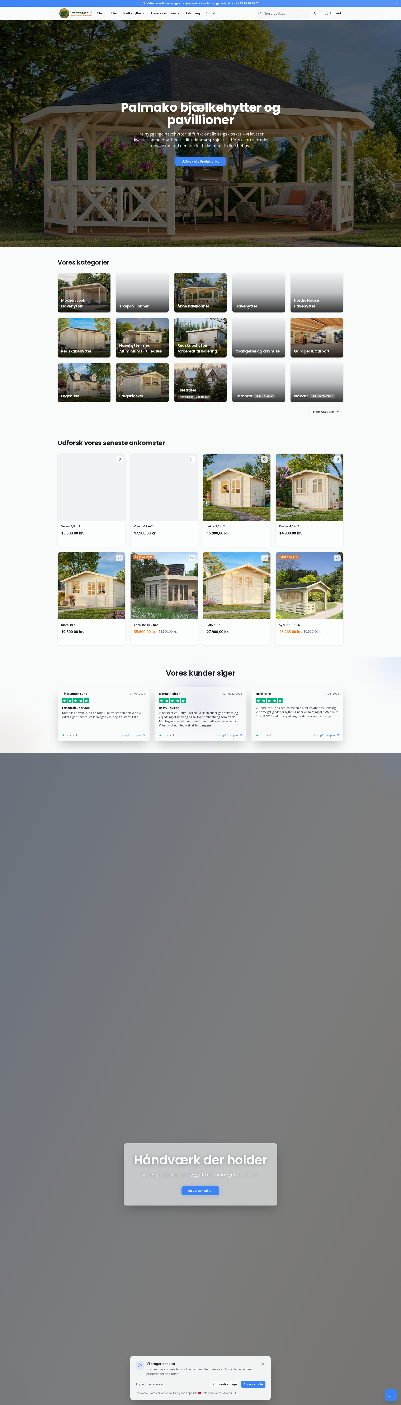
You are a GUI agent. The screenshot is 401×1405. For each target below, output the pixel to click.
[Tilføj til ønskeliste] (119, 459)
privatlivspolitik (166, 1393)
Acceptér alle (253, 1384)
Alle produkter (106, 13)
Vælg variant (94, 540)
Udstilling (193, 13)
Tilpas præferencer (150, 1384)
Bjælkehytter (132, 13)
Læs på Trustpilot (131, 735)
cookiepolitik (189, 1393)
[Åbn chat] (391, 1395)
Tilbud (210, 13)
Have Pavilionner (163, 13)
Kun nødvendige (225, 1384)
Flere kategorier (324, 412)
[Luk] (263, 1363)
